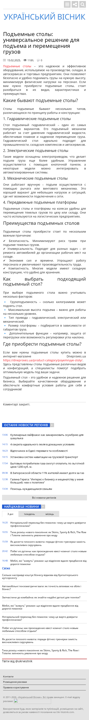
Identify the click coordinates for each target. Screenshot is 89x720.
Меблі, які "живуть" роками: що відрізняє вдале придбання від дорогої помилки (48, 562)
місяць (50, 514)
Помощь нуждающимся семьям (31, 489)
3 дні (10, 514)
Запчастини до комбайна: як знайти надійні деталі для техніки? (41, 597)
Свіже (6, 568)
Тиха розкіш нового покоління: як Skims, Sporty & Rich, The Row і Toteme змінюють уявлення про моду (48, 533)
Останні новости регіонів (26, 425)
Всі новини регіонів (44, 497)
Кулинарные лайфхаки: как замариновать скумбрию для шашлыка (46, 436)
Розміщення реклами (15, 681)
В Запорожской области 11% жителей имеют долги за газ (47, 473)
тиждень (29, 514)
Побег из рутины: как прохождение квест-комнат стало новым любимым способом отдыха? (48, 552)
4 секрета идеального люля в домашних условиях (42, 444)
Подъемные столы (17, 66)
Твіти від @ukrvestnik (17, 661)
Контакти (8, 676)
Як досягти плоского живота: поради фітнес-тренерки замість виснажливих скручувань (47, 543)
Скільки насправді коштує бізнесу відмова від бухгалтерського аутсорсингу (40, 576)
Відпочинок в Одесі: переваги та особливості (39, 451)
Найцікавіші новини (21, 506)
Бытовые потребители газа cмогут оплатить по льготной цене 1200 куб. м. (47, 465)
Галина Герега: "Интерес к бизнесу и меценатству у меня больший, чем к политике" (46, 480)
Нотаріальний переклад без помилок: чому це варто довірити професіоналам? (48, 524)
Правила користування (16, 687)
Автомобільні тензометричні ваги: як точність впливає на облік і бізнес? (41, 587)
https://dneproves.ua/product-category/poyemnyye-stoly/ (42, 360)
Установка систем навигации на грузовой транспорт (44, 457)
